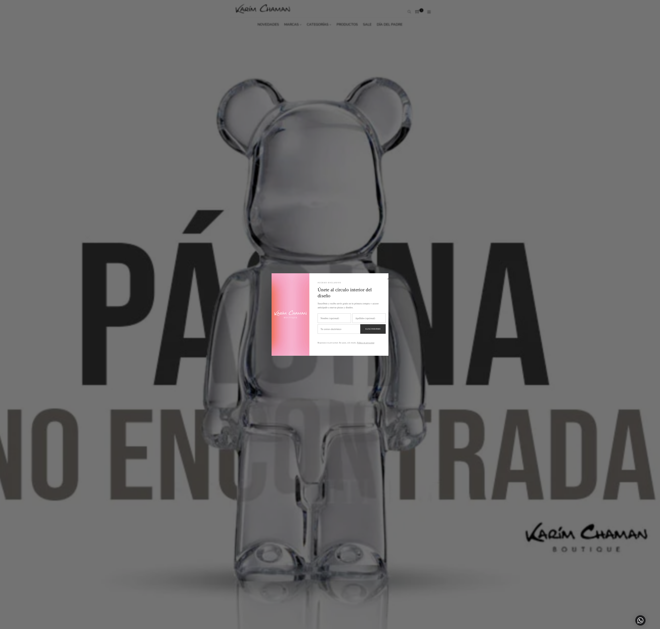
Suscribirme (373, 329)
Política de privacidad (365, 342)
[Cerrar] (388, 279)
